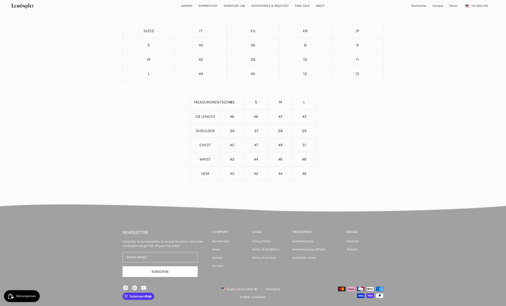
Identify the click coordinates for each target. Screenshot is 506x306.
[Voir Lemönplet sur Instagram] (125, 288)
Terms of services (264, 257)
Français (273, 289)
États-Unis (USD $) (242, 289)
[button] (320, 6)
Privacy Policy (261, 241)
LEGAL (257, 232)
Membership (220, 241)
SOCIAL (352, 232)
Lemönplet (258, 297)
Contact (217, 257)
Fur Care (217, 266)
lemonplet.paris (303, 241)
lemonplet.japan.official (309, 249)
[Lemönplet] (23, 5)
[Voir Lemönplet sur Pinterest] (135, 288)
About (216, 249)
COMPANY (220, 232)
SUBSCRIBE (160, 271)
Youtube (352, 249)
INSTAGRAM (302, 232)
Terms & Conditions (266, 249)
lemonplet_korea (304, 257)
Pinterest (352, 241)
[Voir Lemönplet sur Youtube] (144, 288)
